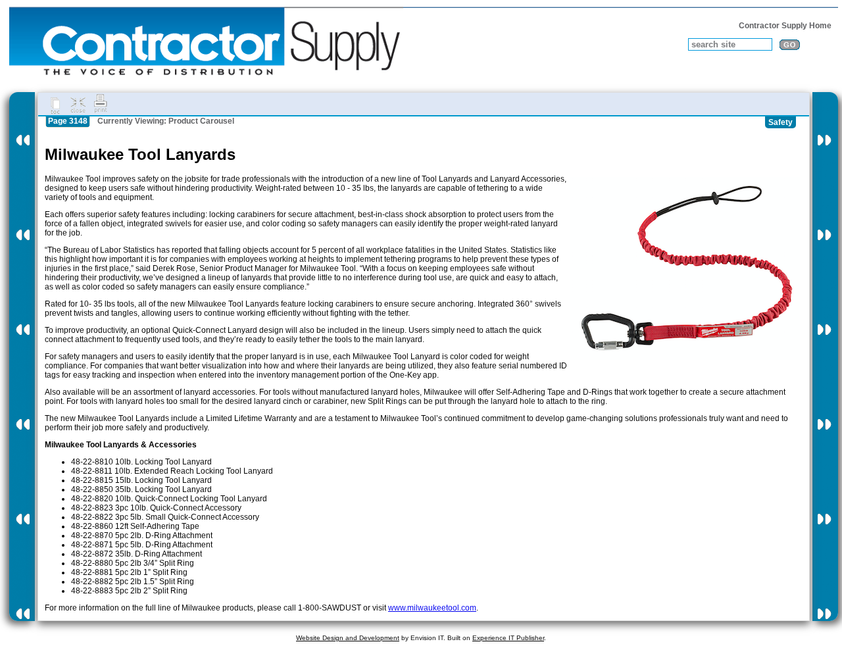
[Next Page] (825, 356)
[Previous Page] (22, 356)
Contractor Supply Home (785, 25)
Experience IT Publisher (508, 637)
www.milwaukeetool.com (432, 607)
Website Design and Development (347, 637)
